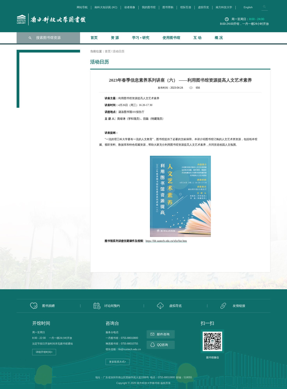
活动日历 (118, 51)
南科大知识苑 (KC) (105, 7)
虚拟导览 (203, 7)
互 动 (197, 38)
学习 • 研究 (140, 38)
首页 (94, 38)
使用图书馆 (171, 38)
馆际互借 (185, 7)
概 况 (219, 38)
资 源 (115, 38)
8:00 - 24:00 (256, 19)
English (248, 7)
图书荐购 (167, 7)
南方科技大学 (224, 7)
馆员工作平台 (27, 360)
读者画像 (129, 7)
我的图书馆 (149, 7)
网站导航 (82, 7)
